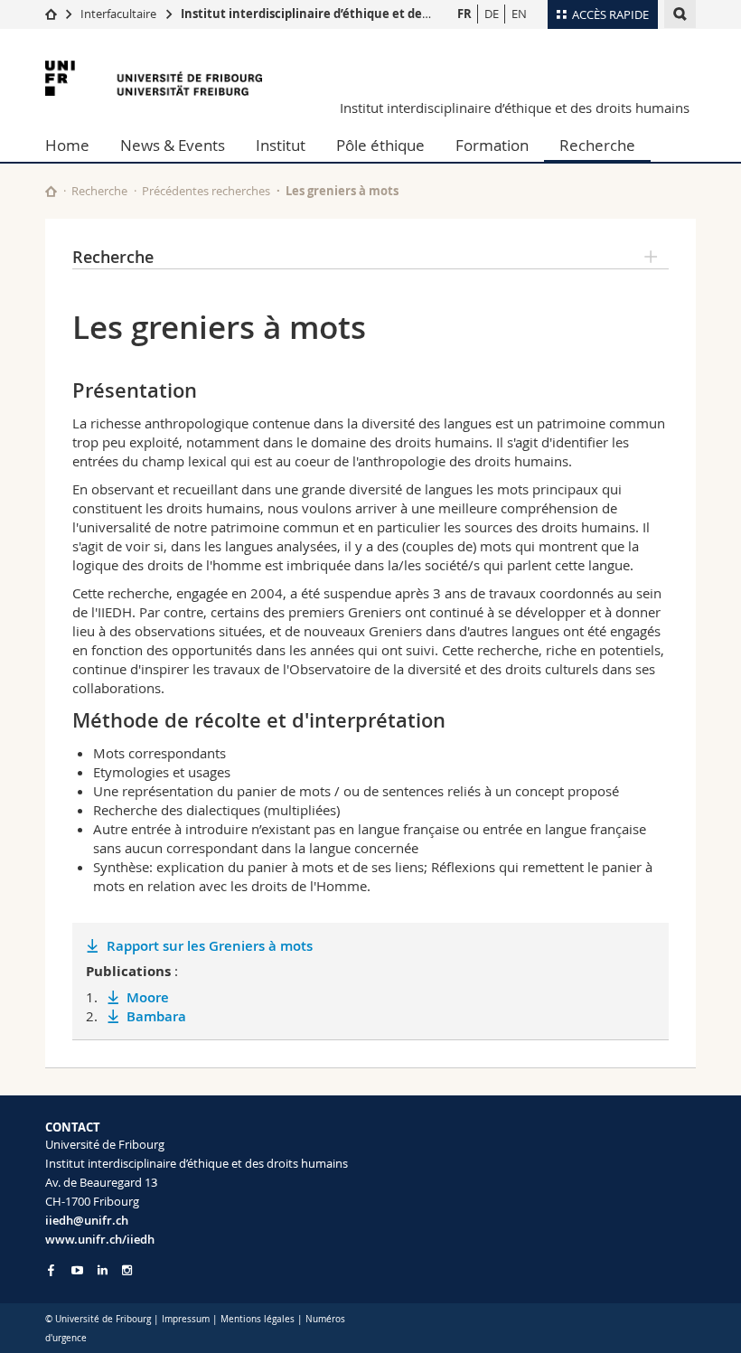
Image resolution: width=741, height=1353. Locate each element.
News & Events (172, 145)
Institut (280, 145)
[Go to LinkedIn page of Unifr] (103, 1270)
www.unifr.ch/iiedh (100, 1239)
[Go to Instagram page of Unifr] (127, 1270)
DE (491, 13)
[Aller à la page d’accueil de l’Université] (153, 78)
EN (519, 13)
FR (464, 13)
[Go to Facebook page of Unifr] (51, 1270)
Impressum (186, 1319)
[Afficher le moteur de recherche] (680, 14)
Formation (492, 145)
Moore (148, 997)
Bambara (156, 1016)
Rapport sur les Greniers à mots (210, 945)
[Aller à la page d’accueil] (51, 13)
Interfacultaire (118, 13)
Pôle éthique (380, 145)
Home (67, 145)
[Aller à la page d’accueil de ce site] (51, 191)
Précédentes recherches (206, 191)
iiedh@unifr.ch (86, 1220)
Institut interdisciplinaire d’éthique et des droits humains (350, 13)
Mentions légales (257, 1319)
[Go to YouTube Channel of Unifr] (77, 1270)
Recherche (597, 145)
